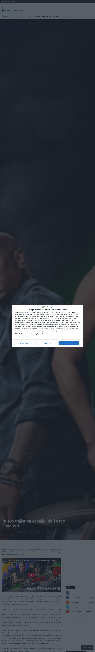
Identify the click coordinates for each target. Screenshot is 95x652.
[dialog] (47, 326)
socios (28, 312)
